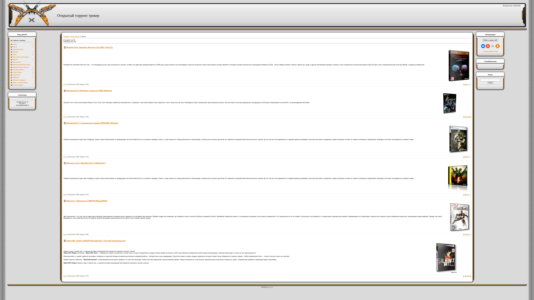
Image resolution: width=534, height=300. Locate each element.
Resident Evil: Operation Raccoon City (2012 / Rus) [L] (89, 47)
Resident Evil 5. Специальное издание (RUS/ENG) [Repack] (92, 123)
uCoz (271, 287)
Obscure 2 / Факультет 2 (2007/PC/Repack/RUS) (86, 201)
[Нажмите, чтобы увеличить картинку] (458, 65)
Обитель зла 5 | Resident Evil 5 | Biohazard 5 (86, 163)
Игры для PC (75, 36)
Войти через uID (490, 40)
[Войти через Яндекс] (488, 46)
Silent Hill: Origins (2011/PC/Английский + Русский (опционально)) (95, 241)
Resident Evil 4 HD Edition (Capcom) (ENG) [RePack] (89, 91)
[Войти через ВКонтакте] (483, 46)
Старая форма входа (490, 51)
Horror (65, 84)
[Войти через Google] (492, 46)
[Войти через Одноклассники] (497, 46)
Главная (66, 36)
